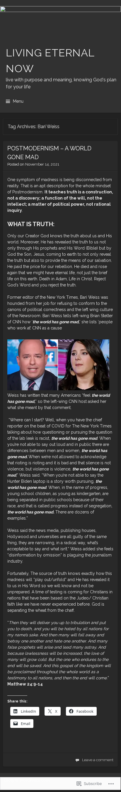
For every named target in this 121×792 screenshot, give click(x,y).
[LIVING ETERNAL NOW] (60, 21)
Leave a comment (97, 760)
